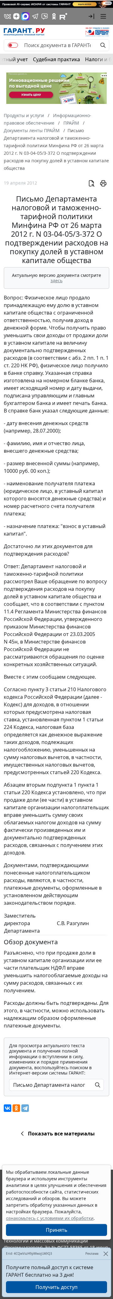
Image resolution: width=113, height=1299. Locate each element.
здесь (56, 280)
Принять (56, 1229)
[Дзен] (16, 16)
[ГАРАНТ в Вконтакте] (7, 16)
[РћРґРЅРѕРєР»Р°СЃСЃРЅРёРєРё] (16, 1108)
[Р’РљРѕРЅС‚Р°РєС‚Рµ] (7, 1108)
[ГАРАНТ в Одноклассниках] (54, 16)
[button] (91, 16)
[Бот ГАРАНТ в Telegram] (44, 16)
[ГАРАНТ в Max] (25, 16)
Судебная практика (56, 59)
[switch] (13, 45)
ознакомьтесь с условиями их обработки (50, 1218)
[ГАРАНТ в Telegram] (35, 16)
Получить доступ (56, 1287)
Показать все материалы (61, 1133)
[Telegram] (25, 1108)
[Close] (105, 1253)
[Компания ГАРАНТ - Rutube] (63, 16)
